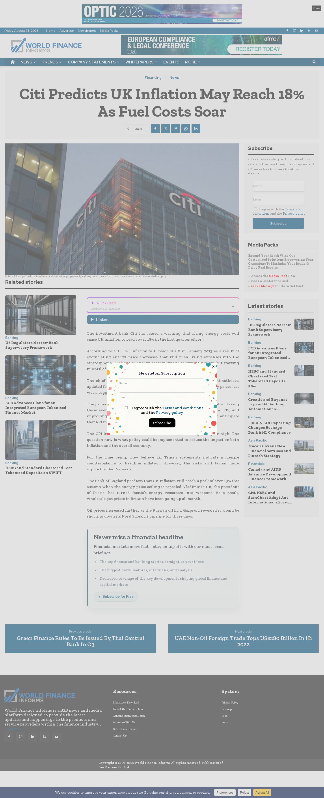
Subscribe (162, 422)
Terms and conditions (182, 407)
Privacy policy (169, 412)
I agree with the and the (167, 410)
